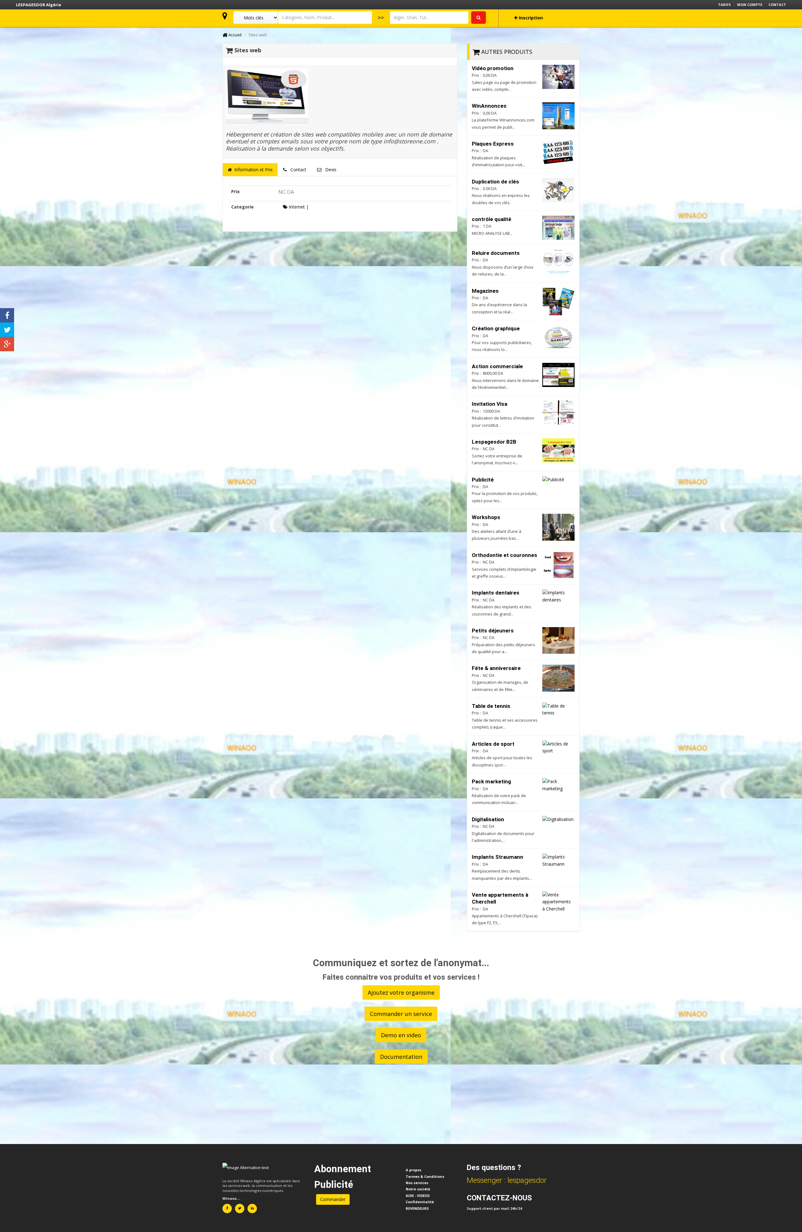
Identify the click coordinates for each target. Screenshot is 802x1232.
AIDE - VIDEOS (418, 1195)
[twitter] (7, 329)
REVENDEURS (417, 1208)
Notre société (418, 1189)
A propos (413, 1170)
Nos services (417, 1182)
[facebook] (7, 315)
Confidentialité (420, 1201)
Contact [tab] (296, 170)
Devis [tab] (328, 170)
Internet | (298, 207)
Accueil (234, 35)
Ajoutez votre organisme (401, 992)
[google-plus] (7, 344)
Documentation (401, 1056)
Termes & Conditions (425, 1176)
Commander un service (401, 1014)
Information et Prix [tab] (252, 170)
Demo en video (401, 1035)
